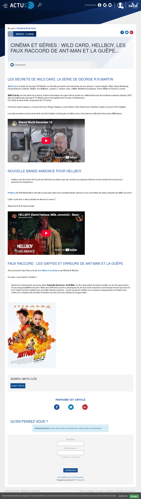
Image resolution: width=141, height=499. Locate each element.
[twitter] (105, 5)
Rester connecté (72, 457)
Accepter (134, 496)
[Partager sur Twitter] (127, 32)
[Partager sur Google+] (131, 32)
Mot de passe (70, 448)
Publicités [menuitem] (109, 491)
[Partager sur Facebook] (122, 32)
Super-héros (17, 385)
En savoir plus (123, 496)
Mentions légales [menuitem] (87, 491)
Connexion (70, 470)
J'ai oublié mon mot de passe (70, 477)
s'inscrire (80, 480)
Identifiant (70, 439)
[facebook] (99, 5)
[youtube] (110, 5)
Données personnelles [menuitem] (125, 491)
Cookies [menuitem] (99, 491)
